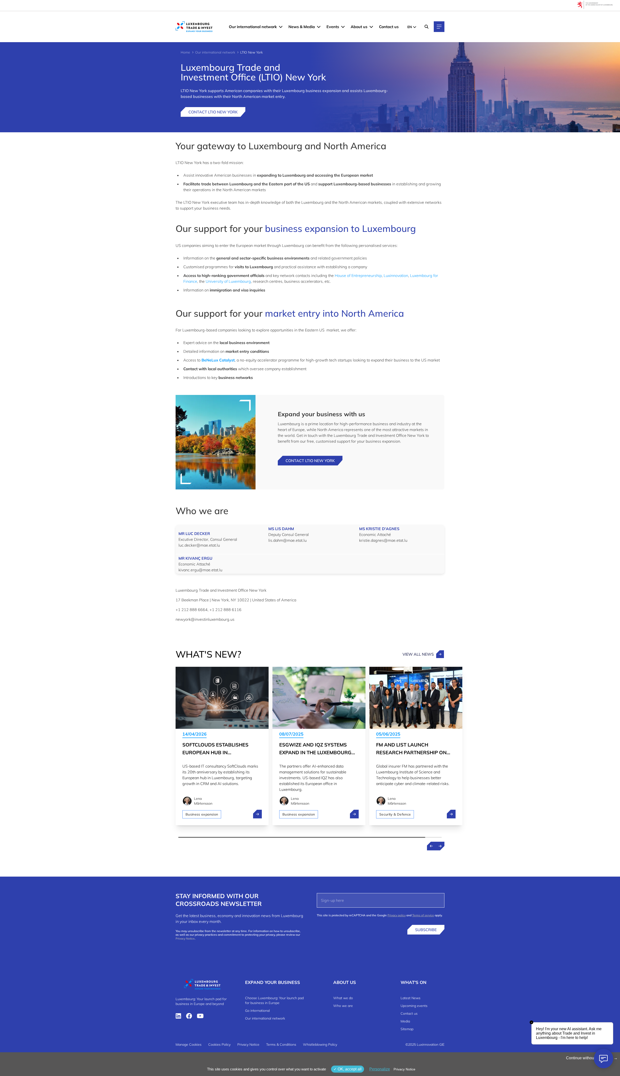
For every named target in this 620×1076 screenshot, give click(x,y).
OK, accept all (349, 1069)
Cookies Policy (219, 1044)
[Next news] (440, 846)
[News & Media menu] (319, 27)
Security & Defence (395, 814)
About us (359, 26)
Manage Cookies (189, 1044)
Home (185, 52)
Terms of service (423, 915)
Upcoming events (414, 1006)
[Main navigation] (439, 26)
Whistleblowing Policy (320, 1044)
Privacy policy (397, 915)
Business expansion (202, 814)
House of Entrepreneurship (358, 275)
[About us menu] (371, 27)
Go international (257, 1010)
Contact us (389, 26)
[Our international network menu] (281, 27)
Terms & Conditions (281, 1044)
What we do (343, 998)
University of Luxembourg (228, 281)
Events (332, 26)
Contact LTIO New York (213, 112)
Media (405, 1021)
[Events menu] (343, 27)
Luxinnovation (396, 275)
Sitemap (407, 1029)
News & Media (301, 26)
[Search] (426, 27)
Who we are (343, 1006)
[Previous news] (431, 846)
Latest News (410, 998)
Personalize (379, 1069)
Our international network (253, 26)
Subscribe (426, 929)
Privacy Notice (185, 938)
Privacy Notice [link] (404, 1069)
